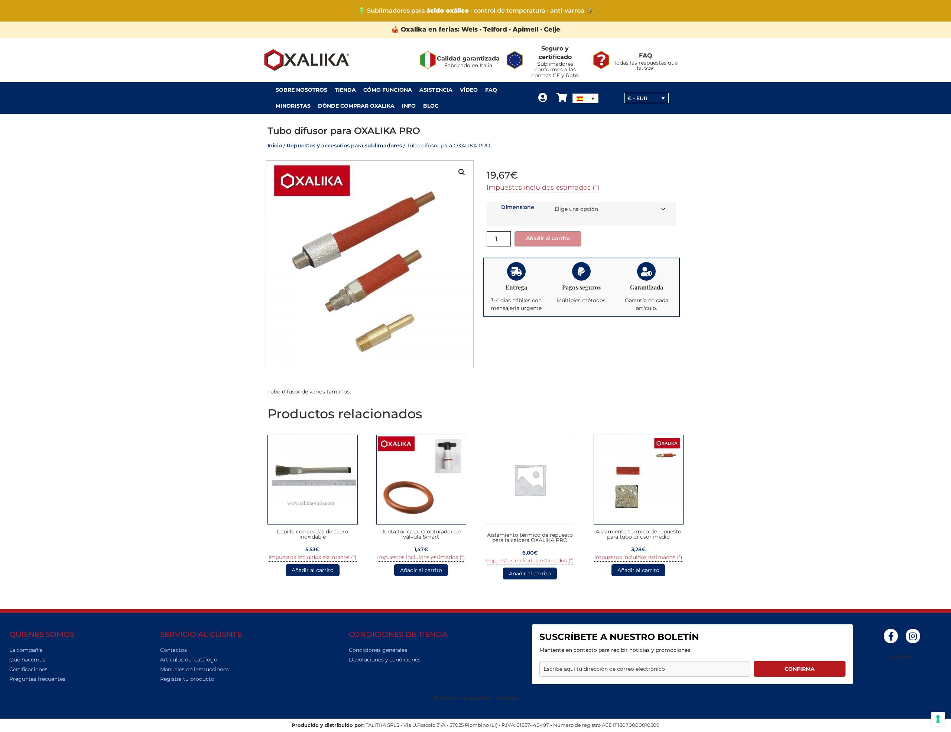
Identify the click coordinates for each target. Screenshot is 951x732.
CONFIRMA (800, 669)
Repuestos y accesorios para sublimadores (344, 145)
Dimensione (517, 207)
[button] (461, 172)
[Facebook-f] (891, 636)
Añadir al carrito (548, 238)
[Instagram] (913, 636)
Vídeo (469, 89)
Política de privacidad (463, 698)
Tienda (345, 89)
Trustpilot (900, 656)
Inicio (274, 145)
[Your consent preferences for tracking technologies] (938, 719)
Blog (431, 105)
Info (409, 105)
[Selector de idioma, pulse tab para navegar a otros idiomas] (585, 98)
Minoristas (293, 105)
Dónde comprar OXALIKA (356, 105)
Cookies (506, 698)
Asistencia (435, 89)
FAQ (645, 55)
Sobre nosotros (301, 89)
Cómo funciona (387, 89)
